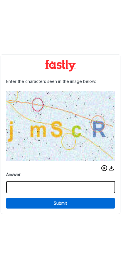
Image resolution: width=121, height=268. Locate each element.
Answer (13, 174)
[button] (104, 168)
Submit (60, 203)
